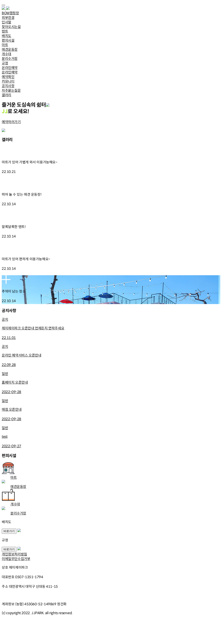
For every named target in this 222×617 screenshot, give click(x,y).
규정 (5, 63)
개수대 (6, 54)
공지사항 (8, 86)
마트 (5, 45)
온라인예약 (10, 67)
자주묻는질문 (11, 90)
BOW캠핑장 (10, 13)
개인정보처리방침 (14, 554)
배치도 (6, 36)
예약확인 (8, 77)
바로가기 (9, 531)
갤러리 (6, 95)
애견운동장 (10, 49)
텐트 (5, 31)
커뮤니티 (8, 81)
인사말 (6, 22)
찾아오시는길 (11, 26)
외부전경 (8, 17)
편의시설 (8, 40)
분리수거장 (10, 58)
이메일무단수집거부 (16, 559)
